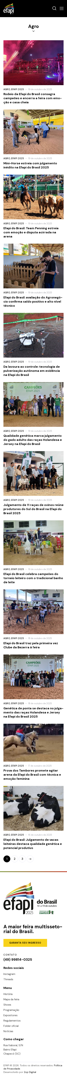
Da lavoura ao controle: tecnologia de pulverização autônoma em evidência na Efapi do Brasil (31, 371)
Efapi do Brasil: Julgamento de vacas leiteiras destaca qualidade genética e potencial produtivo (32, 844)
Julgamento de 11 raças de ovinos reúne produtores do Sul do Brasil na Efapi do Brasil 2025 (33, 509)
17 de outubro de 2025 (40, 765)
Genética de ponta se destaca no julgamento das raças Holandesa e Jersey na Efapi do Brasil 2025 (33, 712)
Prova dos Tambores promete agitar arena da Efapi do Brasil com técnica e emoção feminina (32, 774)
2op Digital (30, 1072)
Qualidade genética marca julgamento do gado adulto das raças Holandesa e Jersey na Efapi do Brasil (32, 440)
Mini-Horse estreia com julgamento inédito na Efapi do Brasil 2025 (30, 165)
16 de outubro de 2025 (40, 834)
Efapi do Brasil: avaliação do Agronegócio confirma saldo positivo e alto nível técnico (32, 301)
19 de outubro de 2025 (40, 89)
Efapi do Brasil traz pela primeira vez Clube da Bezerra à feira (30, 645)
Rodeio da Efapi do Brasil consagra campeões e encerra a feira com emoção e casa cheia (32, 98)
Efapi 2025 (17, 89)
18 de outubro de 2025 (40, 638)
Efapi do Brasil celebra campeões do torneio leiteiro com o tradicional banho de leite (33, 578)
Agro (6, 89)
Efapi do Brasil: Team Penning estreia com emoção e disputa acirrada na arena (31, 232)
